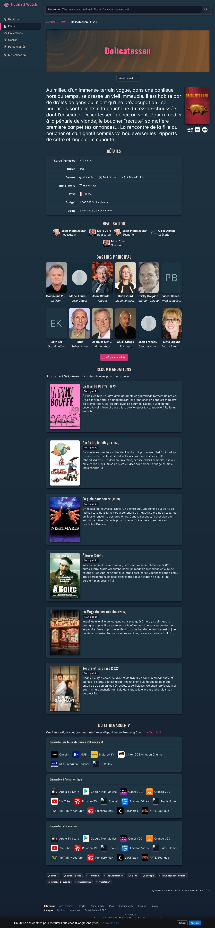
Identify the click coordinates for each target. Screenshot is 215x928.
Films (63, 22)
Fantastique (109, 177)
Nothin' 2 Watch (23, 4)
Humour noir (90, 185)
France (88, 193)
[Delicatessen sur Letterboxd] (205, 129)
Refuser (182, 923)
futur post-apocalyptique (174, 875)
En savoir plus (110, 923)
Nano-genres (98, 906)
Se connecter (130, 914)
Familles (82, 906)
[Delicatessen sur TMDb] (190, 129)
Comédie (88, 177)
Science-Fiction (134, 177)
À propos (75, 910)
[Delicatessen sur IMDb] (198, 129)
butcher (54, 875)
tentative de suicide (60, 882)
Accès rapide (126, 78)
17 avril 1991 (86, 160)
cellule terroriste (115, 875)
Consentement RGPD (95, 910)
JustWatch (151, 732)
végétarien (104, 882)
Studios (142, 906)
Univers (154, 906)
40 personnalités (115, 357)
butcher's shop (74, 875)
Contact (61, 910)
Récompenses (126, 906)
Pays (111, 906)
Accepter (195, 923)
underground (84, 882)
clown (134, 875)
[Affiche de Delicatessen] (197, 105)
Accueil (51, 22)
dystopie (150, 875)
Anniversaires (66, 906)
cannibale (94, 875)
